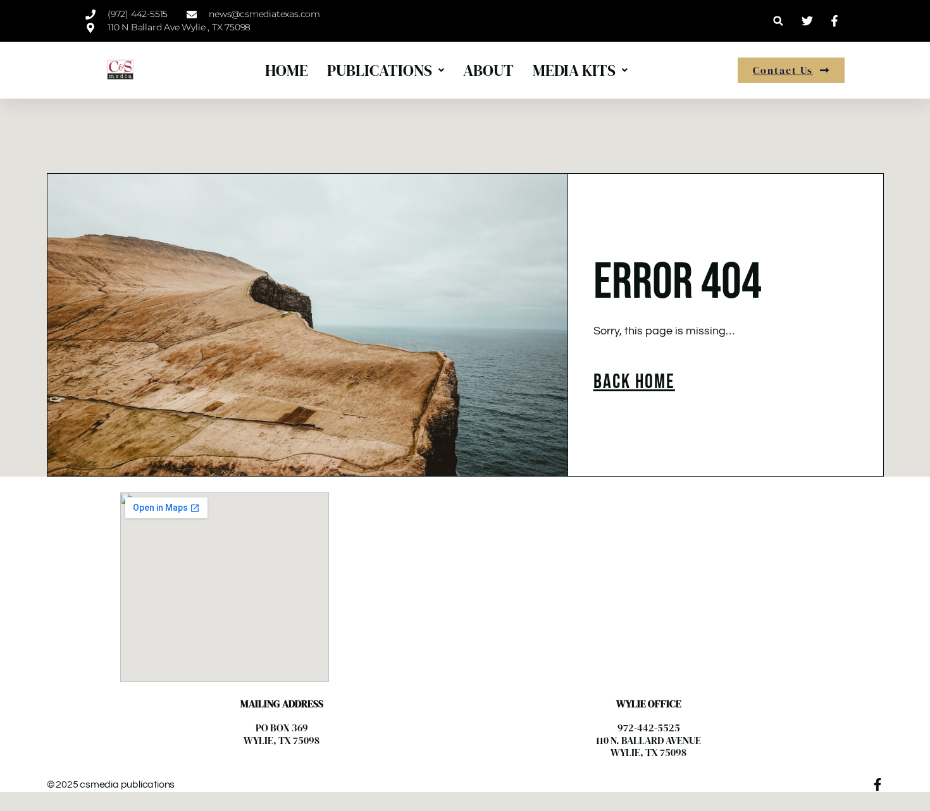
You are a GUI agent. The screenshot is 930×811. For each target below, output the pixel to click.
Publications (379, 70)
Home (286, 70)
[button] (778, 21)
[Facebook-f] (877, 784)
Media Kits (574, 70)
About (488, 70)
